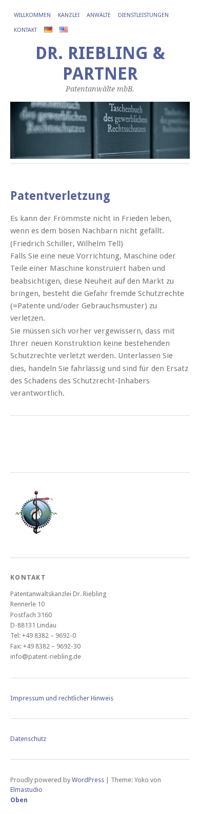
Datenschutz (28, 739)
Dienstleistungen (143, 15)
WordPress (88, 780)
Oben (19, 800)
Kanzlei (68, 15)
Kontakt (25, 30)
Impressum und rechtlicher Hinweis (61, 698)
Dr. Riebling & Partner (100, 63)
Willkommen (32, 15)
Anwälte (99, 15)
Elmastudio (26, 789)
